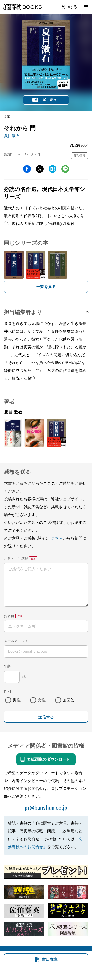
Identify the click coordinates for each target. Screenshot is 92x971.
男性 (17, 700)
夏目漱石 (12, 136)
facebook (27, 169)
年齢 (7, 666)
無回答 (69, 700)
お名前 (9, 616)
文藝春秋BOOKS (22, 7)
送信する (46, 717)
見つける (69, 7)
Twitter (40, 169)
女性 (42, 700)
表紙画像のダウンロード (48, 759)
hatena (52, 169)
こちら (57, 538)
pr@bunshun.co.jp (46, 808)
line (65, 169)
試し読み (49, 100)
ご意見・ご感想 (16, 559)
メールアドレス (16, 641)
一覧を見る (46, 287)
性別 (7, 691)
